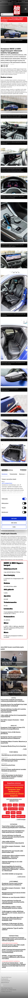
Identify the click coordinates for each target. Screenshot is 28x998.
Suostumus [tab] (4, 474)
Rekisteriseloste (5, 982)
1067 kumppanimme (7, 483)
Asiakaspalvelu (4, 979)
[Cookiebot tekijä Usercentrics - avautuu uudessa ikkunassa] (20, 470)
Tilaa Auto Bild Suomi (6, 977)
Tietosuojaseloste (5, 980)
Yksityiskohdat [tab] (13, 474)
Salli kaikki (14, 518)
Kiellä (14, 527)
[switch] (24, 503)
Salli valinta (14, 522)
